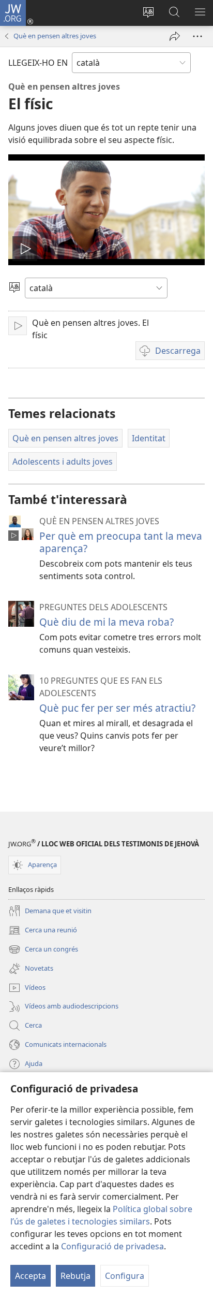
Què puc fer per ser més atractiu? (117, 708)
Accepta (30, 1275)
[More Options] (197, 36)
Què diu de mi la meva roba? (106, 622)
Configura (124, 1275)
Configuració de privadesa (112, 1246)
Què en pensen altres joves (54, 35)
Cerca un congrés (43, 950)
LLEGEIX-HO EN (38, 62)
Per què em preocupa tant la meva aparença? (120, 542)
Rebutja (75, 1275)
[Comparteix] (174, 36)
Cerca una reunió (42, 930)
